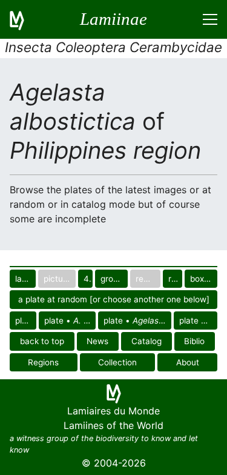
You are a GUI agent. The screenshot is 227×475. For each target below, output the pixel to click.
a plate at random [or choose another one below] (113, 299)
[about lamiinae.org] (24, 19)
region (175, 279)
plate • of (70, 320)
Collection (117, 362)
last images (25, 279)
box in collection (203, 279)
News (97, 341)
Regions (43, 362)
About (187, 362)
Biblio (194, 341)
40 (88, 279)
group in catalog (114, 279)
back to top (42, 341)
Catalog (146, 341)
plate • (25, 320)
